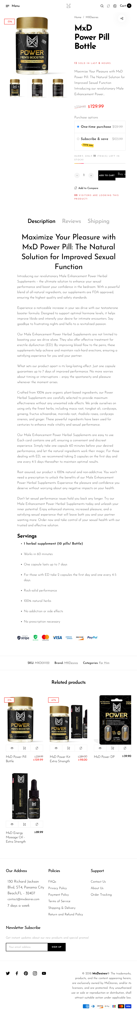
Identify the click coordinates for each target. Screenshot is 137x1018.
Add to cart (24, 748)
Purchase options (86, 117)
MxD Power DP (104, 757)
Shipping (98, 221)
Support (97, 871)
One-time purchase (96, 127)
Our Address (16, 871)
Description (41, 221)
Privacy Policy (57, 888)
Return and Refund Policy (65, 914)
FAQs (52, 881)
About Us (97, 888)
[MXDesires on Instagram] (35, 973)
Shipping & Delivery (62, 908)
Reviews (71, 221)
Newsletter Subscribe (23, 928)
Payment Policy (58, 894)
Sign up (56, 947)
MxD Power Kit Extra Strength (60, 759)
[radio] (78, 127)
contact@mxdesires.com (23, 899)
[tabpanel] (37, 46)
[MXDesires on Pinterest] (26, 973)
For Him (104, 663)
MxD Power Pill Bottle (16, 759)
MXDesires (71, 663)
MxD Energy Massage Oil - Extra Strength (16, 837)
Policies (54, 871)
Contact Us (98, 881)
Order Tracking (101, 894)
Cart (125, 6)
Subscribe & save (95, 141)
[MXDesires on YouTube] (44, 973)
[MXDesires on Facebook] (17, 973)
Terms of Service (59, 901)
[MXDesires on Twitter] (8, 973)
